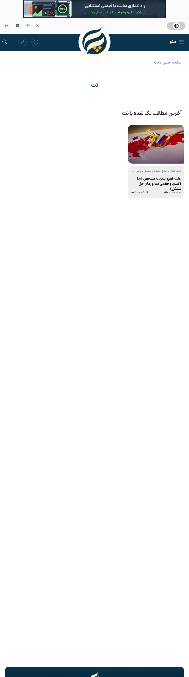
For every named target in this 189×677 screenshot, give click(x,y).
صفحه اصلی (172, 62)
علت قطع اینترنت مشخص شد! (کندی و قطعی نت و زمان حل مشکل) (159, 183)
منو (173, 41)
